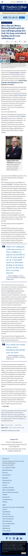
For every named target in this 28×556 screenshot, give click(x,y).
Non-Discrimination (8, 516)
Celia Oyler (10, 291)
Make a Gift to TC (14, 534)
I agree (23, 553)
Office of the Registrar (8, 490)
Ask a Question (6, 475)
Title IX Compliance (8, 519)
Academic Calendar (8, 487)
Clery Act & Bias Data (8, 523)
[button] (2, 2)
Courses (4, 485)
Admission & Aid (7, 480)
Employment (6, 497)
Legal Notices (6, 511)
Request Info (20, 1)
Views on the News (9, 425)
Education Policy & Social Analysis (16, 427)
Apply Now (13, 1)
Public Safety (6, 526)
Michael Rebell (15, 72)
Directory (5, 472)
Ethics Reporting (7, 521)
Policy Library (6, 514)
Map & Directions (7, 470)
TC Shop (4, 502)
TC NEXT (4, 494)
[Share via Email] (25, 41)
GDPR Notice (6, 528)
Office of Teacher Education (10, 492)
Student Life (5, 482)
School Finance (18, 425)
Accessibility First (7, 499)
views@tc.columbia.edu (14, 451)
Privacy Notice (6, 530)
